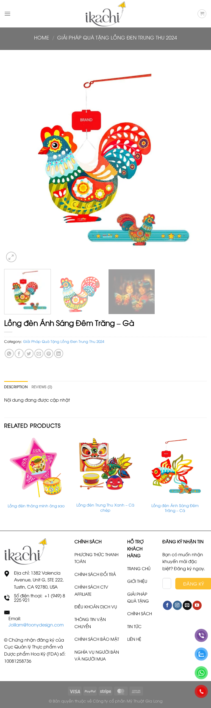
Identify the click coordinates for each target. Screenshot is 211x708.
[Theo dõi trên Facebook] (167, 605)
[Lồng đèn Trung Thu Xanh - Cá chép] (105, 467)
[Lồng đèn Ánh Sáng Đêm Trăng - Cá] (175, 467)
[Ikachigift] (105, 13)
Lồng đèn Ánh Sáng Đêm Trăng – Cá (175, 508)
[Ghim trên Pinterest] (48, 353)
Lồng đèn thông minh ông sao (36, 505)
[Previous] (15, 162)
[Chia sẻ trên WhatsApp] (9, 353)
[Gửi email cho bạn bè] (38, 353)
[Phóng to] (11, 257)
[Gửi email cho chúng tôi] (187, 605)
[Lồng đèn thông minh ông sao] (36, 467)
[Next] (196, 162)
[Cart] (202, 13)
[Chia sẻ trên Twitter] (29, 353)
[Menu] (7, 13)
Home (41, 37)
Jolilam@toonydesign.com (36, 625)
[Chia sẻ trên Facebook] (19, 353)
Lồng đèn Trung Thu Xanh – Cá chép (105, 507)
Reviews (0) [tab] (42, 386)
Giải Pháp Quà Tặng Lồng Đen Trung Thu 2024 (117, 37)
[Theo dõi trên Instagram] (177, 605)
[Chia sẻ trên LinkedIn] (58, 353)
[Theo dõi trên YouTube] (197, 605)
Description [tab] (16, 386)
